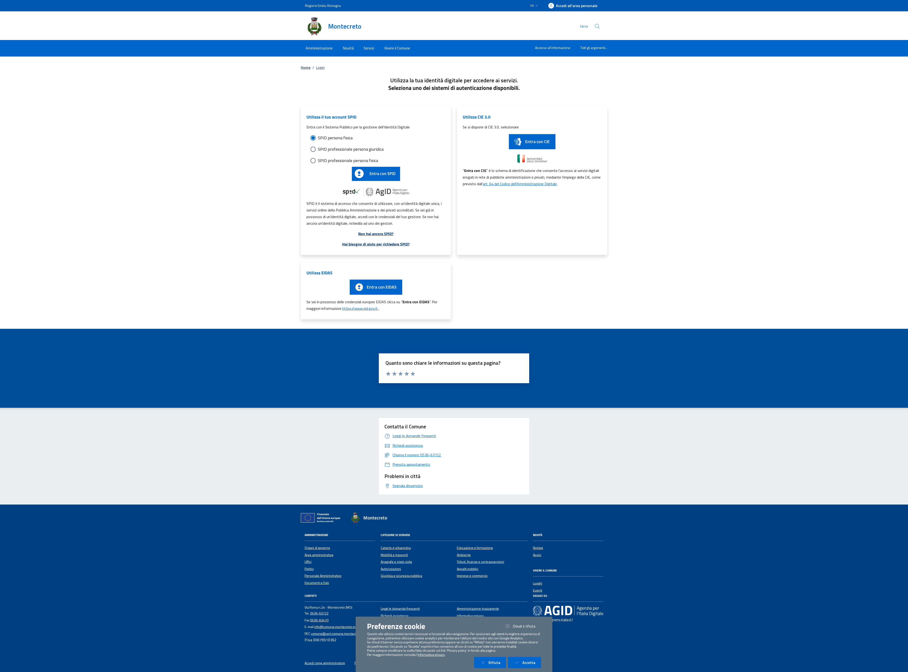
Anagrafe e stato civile (396, 561)
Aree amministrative (319, 555)
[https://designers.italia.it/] (568, 610)
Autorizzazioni (391, 568)
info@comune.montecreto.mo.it (337, 626)
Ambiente (464, 555)
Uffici (308, 561)
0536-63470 (319, 620)
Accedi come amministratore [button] (325, 663)
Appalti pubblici (467, 568)
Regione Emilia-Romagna (323, 5)
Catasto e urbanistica (396, 547)
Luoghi (537, 583)
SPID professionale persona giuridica (351, 149)
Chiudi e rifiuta (527, 626)
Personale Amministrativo (323, 575)
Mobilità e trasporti (394, 555)
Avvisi (537, 555)
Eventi (537, 590)
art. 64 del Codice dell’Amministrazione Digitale (520, 184)
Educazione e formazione (475, 547)
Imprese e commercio (472, 575)
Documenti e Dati (317, 582)
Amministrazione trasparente (478, 608)
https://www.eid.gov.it (360, 308)
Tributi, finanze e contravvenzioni (480, 561)
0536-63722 (319, 613)
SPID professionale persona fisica (348, 160)
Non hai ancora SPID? (375, 234)
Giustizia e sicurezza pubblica (401, 575)
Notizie (538, 547)
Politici (309, 568)
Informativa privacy (470, 615)
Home (305, 67)
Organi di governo (317, 547)
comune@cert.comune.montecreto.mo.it (340, 633)
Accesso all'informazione (552, 47)
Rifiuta (497, 662)
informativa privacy (431, 654)
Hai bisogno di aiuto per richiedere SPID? (376, 244)
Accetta (531, 662)
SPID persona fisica (335, 138)
